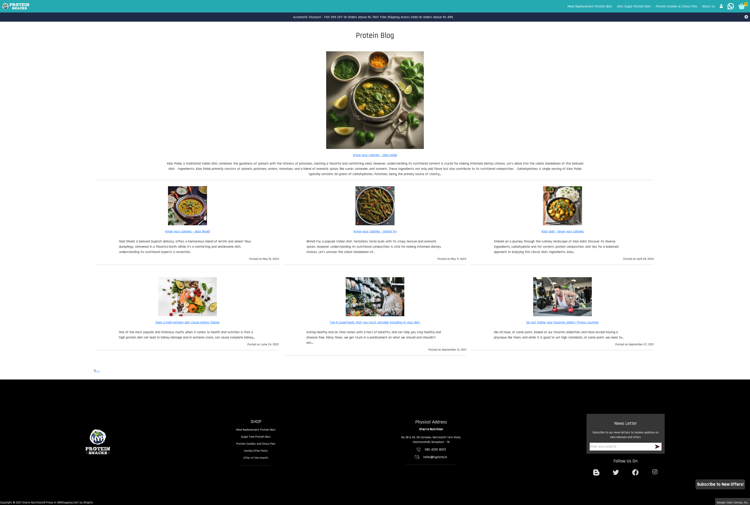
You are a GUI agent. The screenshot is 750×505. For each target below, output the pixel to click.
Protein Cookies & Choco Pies (676, 6)
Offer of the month (256, 458)
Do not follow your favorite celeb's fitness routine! (562, 322)
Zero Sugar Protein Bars (634, 6)
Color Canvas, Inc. (737, 503)
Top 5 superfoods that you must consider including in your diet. (375, 322)
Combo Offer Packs (256, 451)
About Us (708, 6)
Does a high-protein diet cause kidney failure (187, 322)
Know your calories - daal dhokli (187, 231)
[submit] (657, 446)
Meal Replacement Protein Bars (589, 6)
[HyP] (15, 6)
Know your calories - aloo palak (375, 155)
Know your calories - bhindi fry (375, 231)
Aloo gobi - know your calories (562, 231)
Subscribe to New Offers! (720, 484)
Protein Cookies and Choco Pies (255, 444)
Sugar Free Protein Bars (256, 437)
